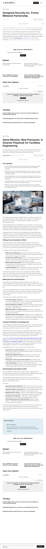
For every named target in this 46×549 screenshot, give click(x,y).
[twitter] (23, 23)
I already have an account (23, 100)
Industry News (6, 9)
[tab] (6, 86)
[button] (3, 3)
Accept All (40, 546)
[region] (23, 88)
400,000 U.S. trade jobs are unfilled (13, 341)
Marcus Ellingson (6, 155)
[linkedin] (21, 23)
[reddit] (25, 23)
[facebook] (19, 23)
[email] (27, 23)
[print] (42, 23)
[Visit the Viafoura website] (40, 91)
